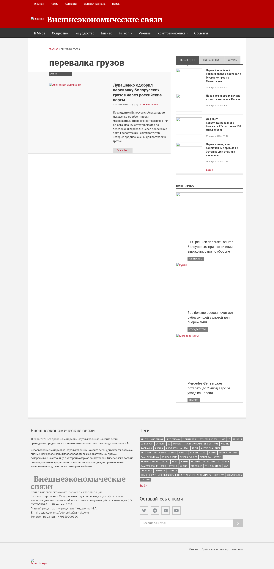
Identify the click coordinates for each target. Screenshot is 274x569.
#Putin (145, 439)
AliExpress (172, 448)
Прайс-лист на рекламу (215, 549)
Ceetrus (173, 466)
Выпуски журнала (94, 3)
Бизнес (106, 33)
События (201, 33)
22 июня (237, 439)
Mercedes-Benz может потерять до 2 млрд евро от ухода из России (209, 388)
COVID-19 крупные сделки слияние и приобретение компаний (176, 475)
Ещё (209, 169)
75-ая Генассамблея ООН (198, 444)
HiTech (124, 33)
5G (169, 444)
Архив (54, 3)
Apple (195, 448)
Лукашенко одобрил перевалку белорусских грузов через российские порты (137, 92)
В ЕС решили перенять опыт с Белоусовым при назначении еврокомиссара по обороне (210, 246)
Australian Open (228, 453)
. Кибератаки (173, 439)
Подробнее (123, 150)
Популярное (211, 59)
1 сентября (189, 439)
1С (229, 439)
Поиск (115, 3)
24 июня (160, 444)
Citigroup (196, 466)
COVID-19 (172, 470)
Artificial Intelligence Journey (158, 453)
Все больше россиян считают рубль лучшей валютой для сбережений (210, 317)
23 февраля (147, 444)
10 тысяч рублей (208, 439)
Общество (60, 33)
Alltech (184, 448)
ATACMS (183, 453)
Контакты (71, 3)
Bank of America (150, 457)
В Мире (39, 33)
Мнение (144, 33)
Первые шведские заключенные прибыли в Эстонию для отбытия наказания (222, 150)
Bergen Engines (188, 457)
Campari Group (149, 466)
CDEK (163, 466)
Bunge (225, 461)
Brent (175, 461)
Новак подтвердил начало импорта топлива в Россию (223, 97)
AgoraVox (146, 448)
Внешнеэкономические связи (105, 19)
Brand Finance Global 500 (155, 461)
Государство (84, 33)
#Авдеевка (157, 439)
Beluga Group (169, 457)
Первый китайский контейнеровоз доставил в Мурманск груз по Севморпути (223, 76)
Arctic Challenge (210, 448)
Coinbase (160, 470)
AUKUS (212, 453)
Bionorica (205, 457)
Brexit (184, 461)
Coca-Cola (146, 470)
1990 (222, 439)
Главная (39, 3)
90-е (216, 444)
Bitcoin (217, 457)
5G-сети (177, 444)
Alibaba (159, 448)
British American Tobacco (205, 461)
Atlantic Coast (198, 453)
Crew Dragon (234, 475)
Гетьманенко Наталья (148, 104)
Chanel (184, 466)
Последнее (189, 59)
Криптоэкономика (171, 33)
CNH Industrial (213, 466)
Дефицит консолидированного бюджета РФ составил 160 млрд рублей (223, 124)
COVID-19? (219, 475)
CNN (226, 466)
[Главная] (37, 19)
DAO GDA (145, 479)
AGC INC (225, 444)
